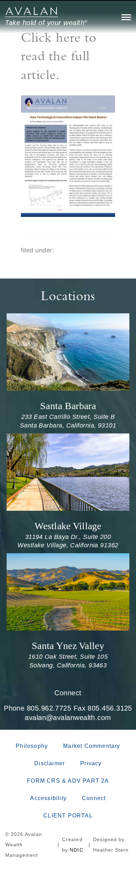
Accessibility (48, 798)
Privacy (90, 763)
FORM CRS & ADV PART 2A (68, 781)
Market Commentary (91, 746)
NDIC (76, 850)
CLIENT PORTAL (68, 816)
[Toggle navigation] (126, 17)
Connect (67, 693)
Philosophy (32, 746)
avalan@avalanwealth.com (68, 717)
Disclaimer (49, 763)
